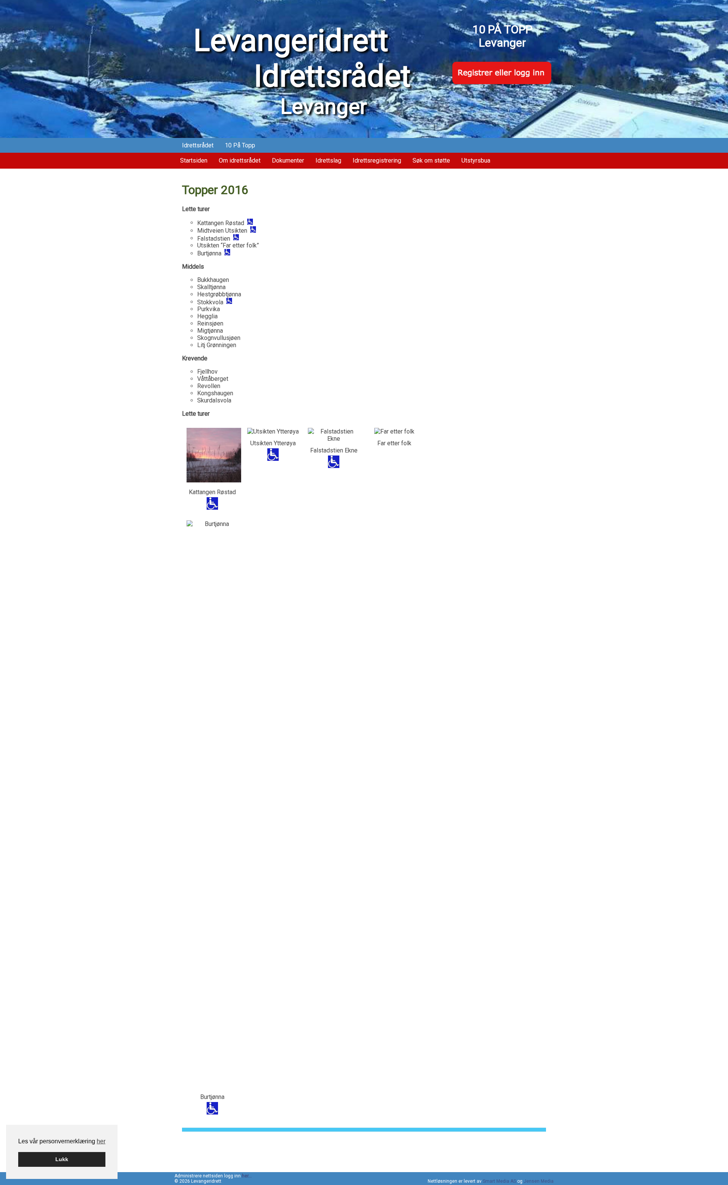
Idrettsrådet (197, 145)
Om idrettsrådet (239, 160)
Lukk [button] (61, 1159)
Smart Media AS (499, 1181)
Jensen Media (539, 1181)
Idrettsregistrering (377, 160)
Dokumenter (288, 160)
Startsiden (193, 160)
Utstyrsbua (475, 160)
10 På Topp (240, 145)
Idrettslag (328, 160)
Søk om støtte (431, 160)
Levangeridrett (302, 58)
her (101, 1141)
